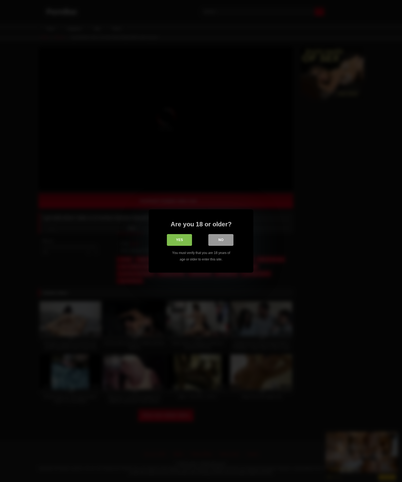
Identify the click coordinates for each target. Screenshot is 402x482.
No (220, 240)
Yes (179, 240)
